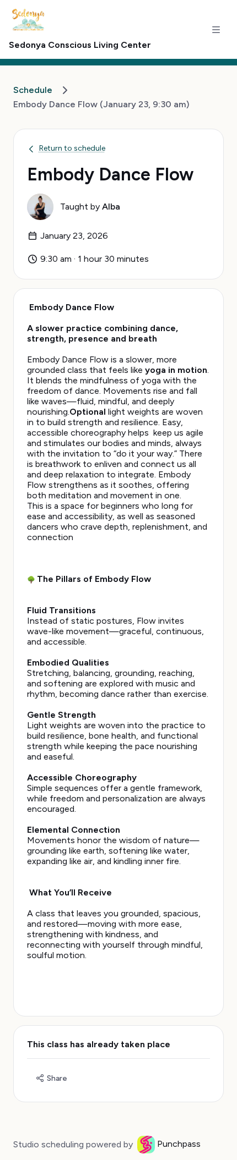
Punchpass (179, 1144)
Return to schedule (72, 148)
